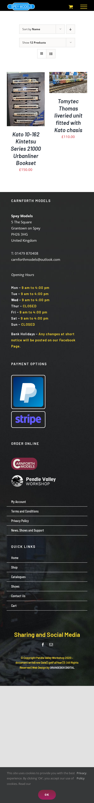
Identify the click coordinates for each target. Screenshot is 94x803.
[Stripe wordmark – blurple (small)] (28, 413)
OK (47, 794)
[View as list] (50, 53)
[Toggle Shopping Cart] (71, 6)
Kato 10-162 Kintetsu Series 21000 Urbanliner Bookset (26, 148)
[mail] (51, 644)
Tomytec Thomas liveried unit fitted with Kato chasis (68, 115)
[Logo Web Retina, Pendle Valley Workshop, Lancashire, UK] (34, 476)
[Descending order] (70, 29)
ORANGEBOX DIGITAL (62, 667)
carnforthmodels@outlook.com (35, 259)
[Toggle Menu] (84, 7)
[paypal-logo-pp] (28, 377)
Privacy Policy (81, 775)
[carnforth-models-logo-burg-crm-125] (25, 454)
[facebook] (43, 644)
